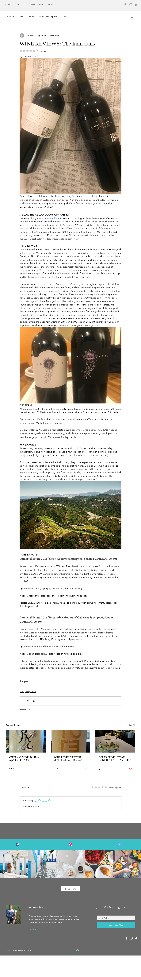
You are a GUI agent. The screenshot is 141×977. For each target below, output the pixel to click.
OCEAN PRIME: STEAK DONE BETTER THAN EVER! (115, 758)
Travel (31, 16)
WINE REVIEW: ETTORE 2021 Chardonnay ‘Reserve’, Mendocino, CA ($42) (68, 759)
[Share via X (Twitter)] (27, 701)
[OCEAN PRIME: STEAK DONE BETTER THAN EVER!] (115, 741)
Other (65, 16)
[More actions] (119, 35)
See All (132, 725)
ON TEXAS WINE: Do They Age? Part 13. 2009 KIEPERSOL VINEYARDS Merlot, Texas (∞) (24, 759)
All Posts (10, 16)
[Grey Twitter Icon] (136, 4)
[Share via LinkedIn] (34, 701)
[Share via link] (41, 701)
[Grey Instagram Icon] (130, 4)
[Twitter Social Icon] (119, 844)
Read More (34, 929)
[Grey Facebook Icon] (125, 4)
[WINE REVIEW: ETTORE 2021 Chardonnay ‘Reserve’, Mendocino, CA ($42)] (70, 741)
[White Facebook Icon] (126, 938)
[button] (131, 17)
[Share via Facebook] (21, 701)
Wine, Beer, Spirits (48, 16)
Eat (21, 16)
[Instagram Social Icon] (70, 844)
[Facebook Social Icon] (17, 844)
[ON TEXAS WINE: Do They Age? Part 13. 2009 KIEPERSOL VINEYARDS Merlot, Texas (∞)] (26, 741)
